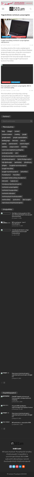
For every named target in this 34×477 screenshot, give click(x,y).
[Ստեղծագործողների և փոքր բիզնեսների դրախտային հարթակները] (5, 299)
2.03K (31, 90)
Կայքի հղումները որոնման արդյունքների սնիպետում (15, 41)
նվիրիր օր (14, 181)
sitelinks (4, 147)
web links (24, 147)
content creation (7, 134)
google (24, 134)
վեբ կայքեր (27, 199)
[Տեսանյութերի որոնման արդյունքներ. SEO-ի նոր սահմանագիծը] (17, 74)
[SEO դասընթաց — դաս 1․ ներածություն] (5, 222)
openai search (13, 143)
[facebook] (10, 466)
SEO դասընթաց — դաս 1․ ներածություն (19, 223)
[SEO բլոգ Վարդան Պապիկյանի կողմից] (17, 9)
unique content (14, 147)
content (17, 131)
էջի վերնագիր (7, 162)
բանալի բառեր (7, 153)
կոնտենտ (24, 171)
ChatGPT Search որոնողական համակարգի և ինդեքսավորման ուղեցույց (21, 398)
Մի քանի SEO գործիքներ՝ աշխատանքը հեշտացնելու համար (22, 406)
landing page (6, 140)
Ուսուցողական (22, 36)
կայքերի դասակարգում (17, 165)
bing (3, 131)
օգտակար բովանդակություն (12, 202)
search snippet (24, 143)
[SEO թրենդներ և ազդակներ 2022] (5, 422)
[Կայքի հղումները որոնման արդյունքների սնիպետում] (17, 28)
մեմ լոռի (5, 181)
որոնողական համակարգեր (12, 196)
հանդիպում (6, 174)
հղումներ (16, 174)
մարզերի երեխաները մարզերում (14, 178)
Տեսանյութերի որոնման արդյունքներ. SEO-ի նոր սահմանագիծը (16, 87)
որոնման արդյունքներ (10, 187)
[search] (30, 8)
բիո (16, 153)
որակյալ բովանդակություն (11, 184)
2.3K (32, 45)
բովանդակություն (8, 159)
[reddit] (23, 466)
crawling (17, 134)
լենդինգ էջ (27, 162)
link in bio (15, 140)
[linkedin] (20, 466)
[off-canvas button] (3, 9)
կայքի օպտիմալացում (10, 171)
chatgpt (9, 131)
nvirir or (23, 140)
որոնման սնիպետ (8, 193)
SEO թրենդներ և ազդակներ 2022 (21, 422)
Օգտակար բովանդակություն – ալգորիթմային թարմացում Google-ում (22, 375)
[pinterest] (17, 466)
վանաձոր (16, 199)
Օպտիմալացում (6, 36)
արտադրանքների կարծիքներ (12, 150)
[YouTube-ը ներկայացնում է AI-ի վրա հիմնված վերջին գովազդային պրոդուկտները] (5, 215)
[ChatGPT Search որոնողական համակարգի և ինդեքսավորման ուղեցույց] (5, 396)
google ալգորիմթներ (20, 137)
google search (6, 137)
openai (4, 143)
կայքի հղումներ (7, 168)
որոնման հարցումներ (9, 190)
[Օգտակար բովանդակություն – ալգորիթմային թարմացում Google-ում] (5, 373)
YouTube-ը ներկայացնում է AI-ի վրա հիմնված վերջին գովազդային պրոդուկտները (22, 214)
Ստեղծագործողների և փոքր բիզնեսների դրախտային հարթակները (20, 231)
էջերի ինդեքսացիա (24, 159)
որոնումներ (6, 199)
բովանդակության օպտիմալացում (14, 156)
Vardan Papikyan (6, 45)
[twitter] (13, 466)
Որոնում (14, 36)
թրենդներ (18, 162)
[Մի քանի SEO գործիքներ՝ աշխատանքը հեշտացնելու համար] (5, 406)
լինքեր (4, 165)
